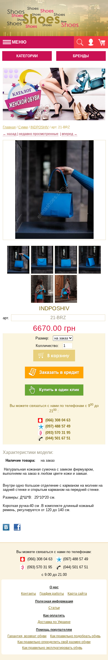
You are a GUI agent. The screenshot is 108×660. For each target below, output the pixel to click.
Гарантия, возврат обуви (27, 636)
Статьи (54, 608)
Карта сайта (77, 594)
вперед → (69, 134)
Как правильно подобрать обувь (75, 636)
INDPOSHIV (39, 127)
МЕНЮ (19, 42)
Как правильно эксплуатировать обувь (52, 648)
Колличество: (47, 346)
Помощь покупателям (54, 630)
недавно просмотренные (38, 134)
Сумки (23, 127)
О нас (54, 587)
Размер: (42, 338)
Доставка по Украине (54, 622)
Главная (9, 127)
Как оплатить (54, 616)
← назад (9, 134)
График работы (52, 594)
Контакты (28, 594)
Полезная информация (54, 601)
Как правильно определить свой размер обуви (54, 642)
